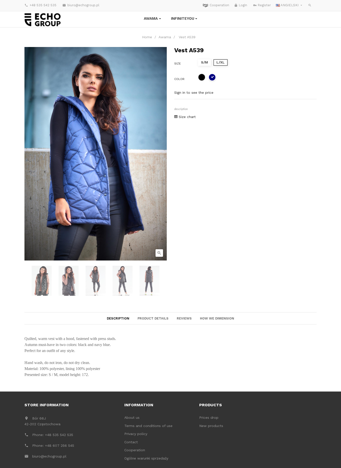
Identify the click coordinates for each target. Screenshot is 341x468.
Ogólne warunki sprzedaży (146, 458)
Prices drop (208, 418)
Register (262, 5)
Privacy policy (135, 434)
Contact (131, 442)
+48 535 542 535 (40, 5)
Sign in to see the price (193, 92)
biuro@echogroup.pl (80, 5)
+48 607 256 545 (59, 446)
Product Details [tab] (153, 318)
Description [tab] (118, 318)
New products (211, 426)
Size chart (186, 117)
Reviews (184, 318)
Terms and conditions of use (148, 426)
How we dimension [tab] (217, 318)
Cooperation (219, 5)
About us (132, 418)
